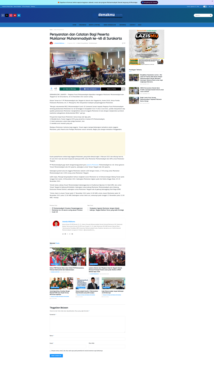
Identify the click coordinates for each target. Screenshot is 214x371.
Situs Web (91, 343)
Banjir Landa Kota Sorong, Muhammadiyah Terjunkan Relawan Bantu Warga (151, 99)
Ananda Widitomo (59, 43)
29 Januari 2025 (145, 84)
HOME (74, 25)
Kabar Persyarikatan (59, 29)
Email (52, 343)
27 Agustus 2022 (145, 103)
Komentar (53, 314)
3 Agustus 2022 (71, 43)
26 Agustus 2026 (65, 272)
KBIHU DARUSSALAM (110, 25)
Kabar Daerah (54, 264)
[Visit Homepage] (107, 15)
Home (51, 29)
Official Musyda (26, 6)
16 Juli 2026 (79, 296)
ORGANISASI (82, 25)
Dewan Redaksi (17, 6)
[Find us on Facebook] (2, 15)
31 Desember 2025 (145, 93)
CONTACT (132, 25)
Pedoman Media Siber (7, 6)
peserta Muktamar (93, 165)
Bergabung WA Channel (150, 2)
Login (211, 6)
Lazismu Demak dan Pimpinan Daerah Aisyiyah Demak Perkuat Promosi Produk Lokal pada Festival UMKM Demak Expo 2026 (105, 269)
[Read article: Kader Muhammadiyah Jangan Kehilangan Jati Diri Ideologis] (113, 283)
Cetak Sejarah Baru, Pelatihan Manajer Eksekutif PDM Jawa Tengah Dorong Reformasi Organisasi (60, 293)
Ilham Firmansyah (94, 273)
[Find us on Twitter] (6, 15)
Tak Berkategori (93, 43)
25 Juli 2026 (53, 298)
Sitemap (33, 6)
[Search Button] (211, 15)
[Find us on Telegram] (18, 15)
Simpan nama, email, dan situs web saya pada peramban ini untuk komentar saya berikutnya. (77, 350)
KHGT (139, 25)
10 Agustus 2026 (104, 273)
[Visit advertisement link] (146, 47)
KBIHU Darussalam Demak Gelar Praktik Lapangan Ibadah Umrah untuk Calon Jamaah (152, 89)
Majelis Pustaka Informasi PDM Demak (60, 296)
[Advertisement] (87, 144)
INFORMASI (122, 25)
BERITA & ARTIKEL (94, 25)
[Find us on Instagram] (10, 15)
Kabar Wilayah (55, 287)
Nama (52, 335)
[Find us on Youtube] (14, 15)
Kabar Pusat (106, 287)
